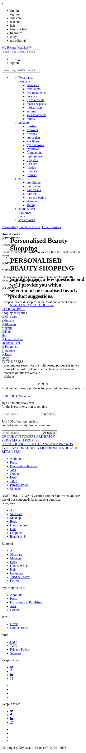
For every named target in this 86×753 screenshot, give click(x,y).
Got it (43, 394)
